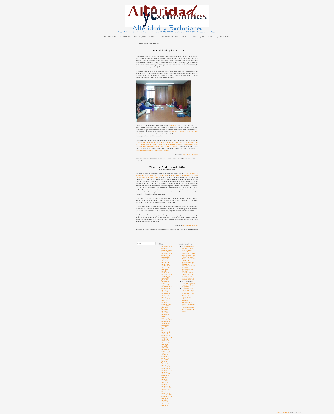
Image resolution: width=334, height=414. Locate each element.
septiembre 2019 (166, 276)
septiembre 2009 (166, 397)
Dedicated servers (187, 273)
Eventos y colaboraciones (144, 36)
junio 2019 (164, 280)
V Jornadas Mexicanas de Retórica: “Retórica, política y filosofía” (188, 267)
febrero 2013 (165, 367)
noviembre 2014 (166, 337)
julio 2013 (164, 360)
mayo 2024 (164, 259)
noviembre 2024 (166, 254)
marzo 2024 (165, 262)
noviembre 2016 (166, 302)
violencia (195, 229)
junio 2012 (164, 372)
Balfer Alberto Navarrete (190, 155)
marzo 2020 (165, 273)
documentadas (173, 125)
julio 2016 (164, 308)
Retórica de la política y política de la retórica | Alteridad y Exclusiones (189, 261)
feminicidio (164, 158)
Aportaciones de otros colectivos (116, 36)
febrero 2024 (165, 264)
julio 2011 (164, 377)
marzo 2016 (165, 315)
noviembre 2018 (166, 287)
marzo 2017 (165, 297)
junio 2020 (164, 271)
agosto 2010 (165, 390)
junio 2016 (164, 309)
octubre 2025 (165, 248)
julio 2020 (164, 269)
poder (178, 158)
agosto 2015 (165, 325)
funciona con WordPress (282, 412)
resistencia (184, 229)
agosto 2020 (165, 267)
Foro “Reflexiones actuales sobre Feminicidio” (189, 255)
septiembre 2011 (166, 376)
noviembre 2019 (166, 274)
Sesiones (187, 158)
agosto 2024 (165, 257)
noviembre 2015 (166, 320)
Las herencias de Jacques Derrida (173, 36)
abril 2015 (164, 330)
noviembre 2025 (166, 247)
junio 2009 (164, 400)
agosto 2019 (165, 278)
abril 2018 (164, 292)
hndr (299, 412)
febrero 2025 (165, 252)
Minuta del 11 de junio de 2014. (167, 167)
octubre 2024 (165, 255)
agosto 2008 (165, 403)
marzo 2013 (165, 365)
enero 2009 (165, 402)
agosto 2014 (165, 342)
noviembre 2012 (166, 370)
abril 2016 (164, 313)
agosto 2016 (165, 306)
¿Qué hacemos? (206, 36)
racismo (179, 229)
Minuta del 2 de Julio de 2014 (167, 50)
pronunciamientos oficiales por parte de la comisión (152, 151)
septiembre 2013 (166, 356)
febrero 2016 (165, 316)
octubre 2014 (165, 339)
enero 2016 (165, 318)
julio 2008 (164, 405)
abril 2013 (164, 363)
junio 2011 (164, 379)
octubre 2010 (165, 386)
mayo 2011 (164, 381)
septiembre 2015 (166, 323)
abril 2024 (164, 260)
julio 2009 (164, 398)
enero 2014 (165, 353)
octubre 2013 (165, 355)
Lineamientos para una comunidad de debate (188, 309)
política (182, 158)
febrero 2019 (165, 283)
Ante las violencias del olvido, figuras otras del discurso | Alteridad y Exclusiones (188, 250)
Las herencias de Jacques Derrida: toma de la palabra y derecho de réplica (188, 277)
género (170, 158)
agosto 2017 (165, 295)
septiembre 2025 (166, 250)
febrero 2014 (165, 351)
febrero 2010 (165, 393)
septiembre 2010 (166, 388)
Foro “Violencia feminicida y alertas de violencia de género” (188, 284)
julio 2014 (164, 344)
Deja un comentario (142, 231)
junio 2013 (164, 362)
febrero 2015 (165, 332)
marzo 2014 (165, 349)
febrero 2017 (165, 299)
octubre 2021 (165, 266)
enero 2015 (165, 334)
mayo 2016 (164, 311)
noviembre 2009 (166, 395)
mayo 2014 (164, 346)
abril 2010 (164, 391)
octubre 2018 (165, 288)
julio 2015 (164, 327)
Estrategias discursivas (155, 158)
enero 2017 (165, 301)
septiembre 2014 (166, 341)
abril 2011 (164, 383)
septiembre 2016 (166, 304)
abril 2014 (164, 348)
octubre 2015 (165, 322)
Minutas (174, 158)
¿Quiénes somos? (224, 36)
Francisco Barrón (171, 53)
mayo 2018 (164, 290)
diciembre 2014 (166, 335)
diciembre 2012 (166, 369)
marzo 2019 (165, 281)
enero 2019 (165, 285)
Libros (193, 36)
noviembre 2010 (166, 384)
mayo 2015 (164, 329)
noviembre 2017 (166, 294)
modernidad (169, 229)
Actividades (146, 158)
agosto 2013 (165, 358)
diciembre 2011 (166, 374)
